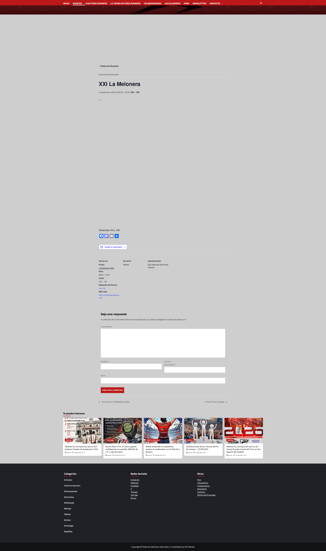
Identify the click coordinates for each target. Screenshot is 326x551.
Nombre (105, 361)
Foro (186, 3)
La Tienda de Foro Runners (125, 3)
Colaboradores (152, 3)
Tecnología (110, 440)
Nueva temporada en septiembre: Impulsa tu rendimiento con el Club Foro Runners (163, 449)
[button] (261, 3)
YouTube (134, 495)
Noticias (69, 440)
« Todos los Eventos (109, 66)
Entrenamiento (70, 491)
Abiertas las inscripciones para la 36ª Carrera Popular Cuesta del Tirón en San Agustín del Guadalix (243, 449)
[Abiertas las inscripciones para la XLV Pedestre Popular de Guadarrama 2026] (82, 430)
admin (69, 453)
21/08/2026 (239, 455)
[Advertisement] (163, 33)
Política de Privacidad (206, 495)
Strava (133, 498)
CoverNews (176, 547)
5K (104, 288)
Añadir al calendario (113, 247)
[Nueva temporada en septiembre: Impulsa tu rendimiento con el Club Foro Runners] (163, 430)
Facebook (135, 486)
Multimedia (69, 503)
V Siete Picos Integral (215, 401)
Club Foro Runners (96, 3)
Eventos (77, 3)
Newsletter (199, 3)
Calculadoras (172, 3)
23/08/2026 (198, 453)
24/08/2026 (158, 455)
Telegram (134, 483)
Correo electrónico (170, 363)
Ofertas (67, 514)
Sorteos (67, 520)
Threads (134, 492)
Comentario (107, 326)
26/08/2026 (77, 453)
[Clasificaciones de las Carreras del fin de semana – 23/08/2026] (203, 430)
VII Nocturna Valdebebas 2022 (115, 401)
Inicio (66, 3)
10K (100, 288)
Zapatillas (68, 531)
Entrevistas (69, 497)
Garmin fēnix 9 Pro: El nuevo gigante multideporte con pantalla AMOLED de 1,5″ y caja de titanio (121, 449)
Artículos (68, 480)
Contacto (214, 3)
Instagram (135, 480)
